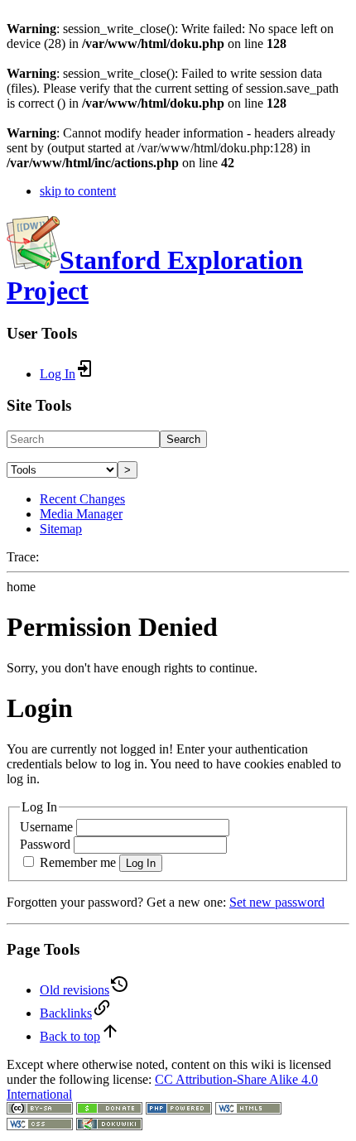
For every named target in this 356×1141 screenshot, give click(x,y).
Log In (141, 863)
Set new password (277, 902)
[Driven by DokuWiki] (109, 1126)
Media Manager (81, 514)
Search (183, 439)
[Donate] (109, 1110)
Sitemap (61, 529)
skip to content (78, 191)
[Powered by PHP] (179, 1110)
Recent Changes (82, 499)
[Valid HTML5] (248, 1110)
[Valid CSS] (40, 1126)
